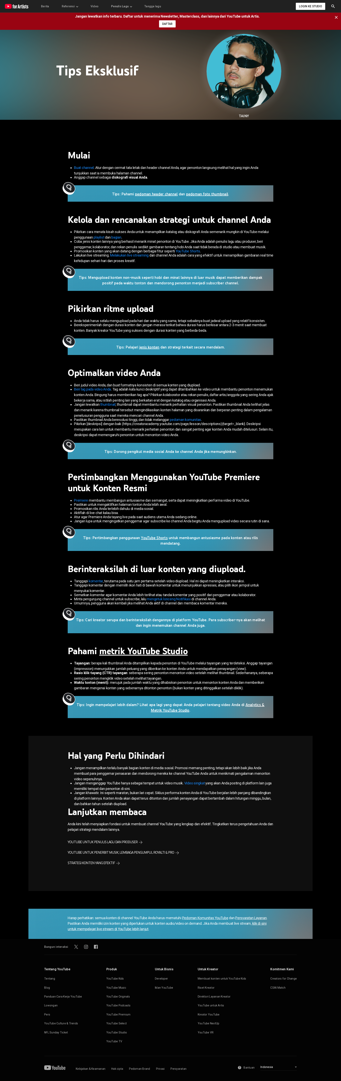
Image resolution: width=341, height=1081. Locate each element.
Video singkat (194, 783)
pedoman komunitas (185, 420)
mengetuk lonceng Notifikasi (169, 599)
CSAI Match (278, 987)
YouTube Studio (116, 1032)
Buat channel (84, 168)
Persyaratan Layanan (251, 918)
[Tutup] (337, 17)
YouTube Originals (118, 996)
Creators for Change (283, 978)
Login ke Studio (310, 6)
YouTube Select (116, 1023)
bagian (116, 237)
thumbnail (107, 404)
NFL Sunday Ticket (56, 1032)
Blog (47, 987)
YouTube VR (206, 1032)
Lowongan (51, 1005)
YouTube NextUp (208, 1023)
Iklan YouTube (164, 987)
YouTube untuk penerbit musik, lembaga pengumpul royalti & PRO (121, 852)
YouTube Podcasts (118, 1005)
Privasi (160, 1068)
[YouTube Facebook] (96, 946)
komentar (96, 581)
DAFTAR (167, 23)
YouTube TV (114, 1041)
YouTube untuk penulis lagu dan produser (103, 842)
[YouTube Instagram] (86, 946)
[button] (333, 6)
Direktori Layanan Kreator (214, 996)
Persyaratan (178, 1068)
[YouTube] (55, 1067)
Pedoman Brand (139, 1068)
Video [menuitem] (94, 6)
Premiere (81, 500)
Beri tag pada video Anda (92, 389)
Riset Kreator (206, 987)
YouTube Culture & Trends (61, 1023)
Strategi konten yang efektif (91, 863)
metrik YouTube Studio (143, 651)
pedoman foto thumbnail (207, 194)
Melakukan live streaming (129, 255)
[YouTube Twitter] (76, 946)
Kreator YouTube (209, 1014)
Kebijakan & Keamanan (90, 1068)
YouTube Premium (118, 1014)
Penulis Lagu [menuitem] (120, 6)
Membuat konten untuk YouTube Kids (222, 978)
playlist (99, 237)
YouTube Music (116, 987)
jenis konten (149, 347)
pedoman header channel (156, 194)
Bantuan (249, 1067)
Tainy (244, 116)
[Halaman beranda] (16, 6)
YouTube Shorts (188, 251)
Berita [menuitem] (45, 6)
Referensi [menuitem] (68, 6)
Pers (47, 1014)
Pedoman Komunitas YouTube (205, 918)
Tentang (49, 978)
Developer (161, 978)
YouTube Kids (115, 978)
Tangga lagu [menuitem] (152, 6)
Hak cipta (117, 1068)
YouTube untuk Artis (211, 1005)
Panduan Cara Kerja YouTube (63, 996)
